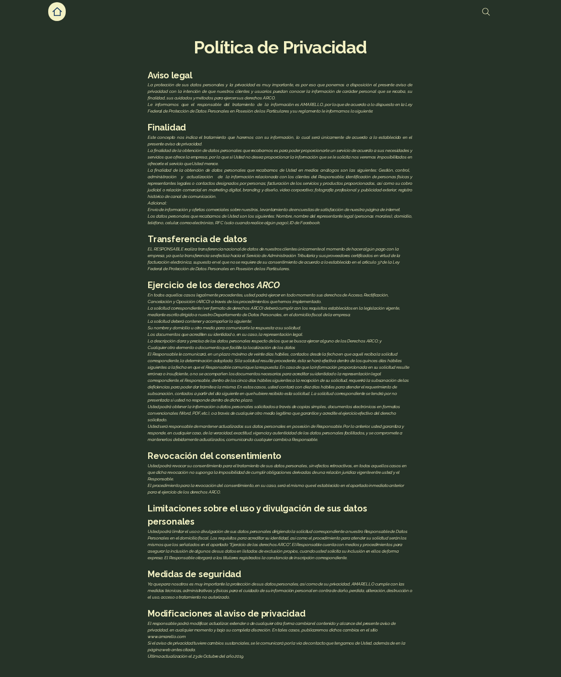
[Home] (57, 11)
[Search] (486, 12)
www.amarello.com (166, 636)
